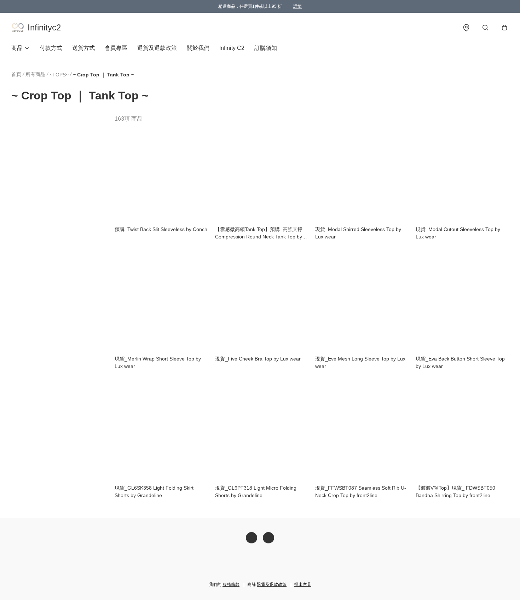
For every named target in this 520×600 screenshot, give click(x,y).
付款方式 (51, 48)
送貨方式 (83, 48)
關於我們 (198, 48)
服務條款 (231, 584)
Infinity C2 (231, 48)
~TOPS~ (59, 74)
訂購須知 (265, 48)
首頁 (16, 74)
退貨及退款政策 (157, 48)
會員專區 (116, 48)
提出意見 (302, 584)
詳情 (297, 6)
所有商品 (35, 74)
